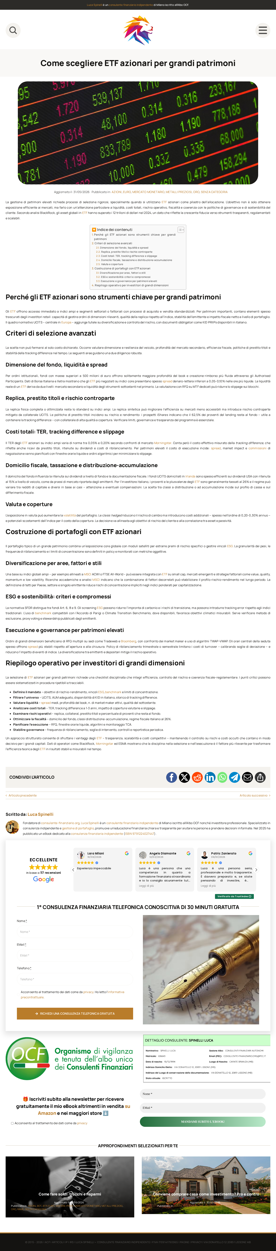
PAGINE (184, 1242)
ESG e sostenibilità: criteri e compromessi (125, 277)
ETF (164, 202)
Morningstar (162, 443)
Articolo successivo (253, 795)
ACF (47, 1242)
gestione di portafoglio (78, 828)
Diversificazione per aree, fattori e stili (123, 272)
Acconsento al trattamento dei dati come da (50, 1123)
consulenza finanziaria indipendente (97, 834)
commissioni (258, 448)
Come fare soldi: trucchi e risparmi (70, 1194)
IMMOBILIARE (196, 1206)
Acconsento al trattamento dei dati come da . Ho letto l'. (72, 994)
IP (66, 1242)
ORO (196, 192)
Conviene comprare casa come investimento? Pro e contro (206, 1194)
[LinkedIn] (210, 777)
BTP (45, 1206)
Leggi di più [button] (84, 886)
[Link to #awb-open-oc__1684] (262, 30)
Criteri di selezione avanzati (113, 243)
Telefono (24, 968)
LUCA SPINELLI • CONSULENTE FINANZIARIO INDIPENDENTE (113, 1242)
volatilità (69, 515)
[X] (184, 777)
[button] (256, 870)
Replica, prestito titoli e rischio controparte (126, 251)
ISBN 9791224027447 (139, 834)
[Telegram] (234, 777)
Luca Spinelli (94, 5)
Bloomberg (128, 641)
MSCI (87, 574)
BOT (39, 1206)
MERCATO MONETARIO (148, 192)
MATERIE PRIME (64, 1206)
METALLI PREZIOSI (179, 192)
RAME (20, 1209)
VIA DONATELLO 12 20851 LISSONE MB (227, 1242)
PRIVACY (196, 1242)
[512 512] (138, 17)
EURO (127, 192)
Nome (22, 921)
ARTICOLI (57, 1242)
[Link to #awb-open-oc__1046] (13, 30)
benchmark (43, 613)
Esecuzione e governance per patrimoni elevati (129, 281)
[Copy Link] (260, 777)
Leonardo (218, 853)
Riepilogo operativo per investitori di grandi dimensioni (132, 285)
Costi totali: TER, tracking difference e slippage (129, 256)
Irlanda (190, 476)
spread (167, 381)
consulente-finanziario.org (60, 823)
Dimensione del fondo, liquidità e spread (124, 247)
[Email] (247, 777)
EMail (21, 944)
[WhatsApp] (222, 777)
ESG (230, 546)
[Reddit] (197, 777)
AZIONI (116, 192)
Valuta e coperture (112, 264)
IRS (72, 1242)
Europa (66, 322)
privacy (88, 992)
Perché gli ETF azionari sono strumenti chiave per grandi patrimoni (135, 237)
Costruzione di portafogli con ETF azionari (122, 268)
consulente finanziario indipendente (131, 5)
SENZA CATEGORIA (214, 192)
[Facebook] (171, 777)
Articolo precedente (23, 795)
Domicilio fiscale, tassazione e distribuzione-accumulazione (136, 260)
